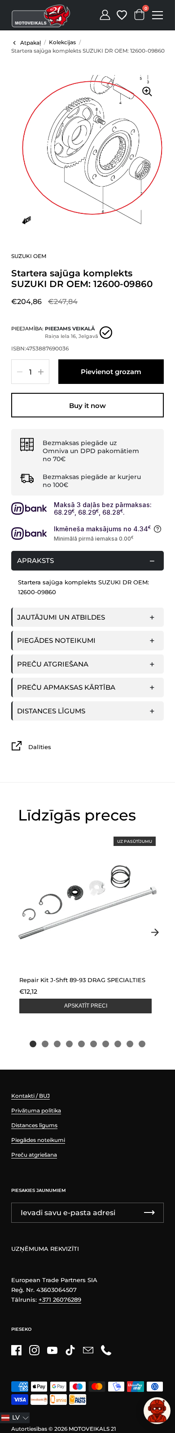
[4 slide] (69, 1044)
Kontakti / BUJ (30, 1095)
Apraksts (35, 560)
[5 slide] (81, 1044)
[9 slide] (130, 1044)
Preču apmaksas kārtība (66, 687)
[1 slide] (33, 1044)
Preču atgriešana (52, 664)
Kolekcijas (62, 42)
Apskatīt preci (85, 1006)
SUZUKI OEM (28, 256)
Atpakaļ (30, 42)
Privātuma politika (36, 1110)
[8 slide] (117, 1044)
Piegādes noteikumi (56, 640)
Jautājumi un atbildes (61, 617)
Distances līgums (51, 711)
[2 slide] (45, 1044)
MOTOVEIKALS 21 (92, 1428)
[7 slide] (105, 1044)
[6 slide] (93, 1044)
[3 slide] (57, 1044)
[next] (155, 932)
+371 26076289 (60, 1299)
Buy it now (87, 405)
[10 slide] (142, 1044)
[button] (15, 1417)
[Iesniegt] (149, 1213)
